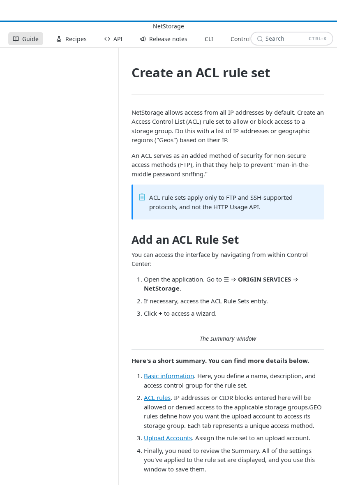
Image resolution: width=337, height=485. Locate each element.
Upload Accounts (168, 438)
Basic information (169, 376)
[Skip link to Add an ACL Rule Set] (125, 240)
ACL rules (157, 397)
